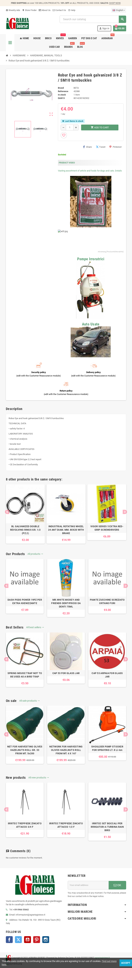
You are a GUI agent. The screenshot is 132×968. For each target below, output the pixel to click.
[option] (25, 514)
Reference (63, 91)
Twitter (18, 939)
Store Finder (29, 10)
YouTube (27, 939)
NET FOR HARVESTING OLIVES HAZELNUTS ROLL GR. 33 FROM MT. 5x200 (24, 750)
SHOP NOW (114, 3)
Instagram (45, 939)
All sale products (29, 700)
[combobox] (93, 19)
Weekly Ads (13, 10)
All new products (38, 777)
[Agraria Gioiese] (17, 23)
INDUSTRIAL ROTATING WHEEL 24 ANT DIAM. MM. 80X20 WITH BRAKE (66, 530)
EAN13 (61, 98)
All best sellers (35, 627)
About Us (46, 10)
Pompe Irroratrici (90, 259)
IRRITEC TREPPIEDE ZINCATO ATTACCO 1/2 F (66, 825)
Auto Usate (91, 324)
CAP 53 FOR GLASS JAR (66, 673)
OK (119, 885)
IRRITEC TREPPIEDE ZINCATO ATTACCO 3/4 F (25, 825)
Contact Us (60, 10)
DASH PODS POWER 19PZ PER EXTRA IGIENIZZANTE (25, 601)
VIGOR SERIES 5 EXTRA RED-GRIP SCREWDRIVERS (106, 528)
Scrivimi (62, 154)
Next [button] (125, 512)
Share (89, 147)
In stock (62, 94)
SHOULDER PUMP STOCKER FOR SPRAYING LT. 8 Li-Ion (107, 748)
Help (71, 10)
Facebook (9, 939)
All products (35, 554)
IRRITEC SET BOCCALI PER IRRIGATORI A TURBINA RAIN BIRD (107, 827)
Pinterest (117, 147)
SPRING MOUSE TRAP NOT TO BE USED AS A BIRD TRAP (25, 675)
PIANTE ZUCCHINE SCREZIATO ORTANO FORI (107, 601)
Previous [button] (7, 512)
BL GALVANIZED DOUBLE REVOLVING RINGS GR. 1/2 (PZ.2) (25, 530)
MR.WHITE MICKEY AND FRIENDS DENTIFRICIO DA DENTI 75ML (66, 603)
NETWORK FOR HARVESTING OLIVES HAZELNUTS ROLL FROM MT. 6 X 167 (65, 750)
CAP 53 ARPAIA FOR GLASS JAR (107, 675)
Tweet (102, 147)
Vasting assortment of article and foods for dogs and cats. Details (90, 170)
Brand (61, 88)
